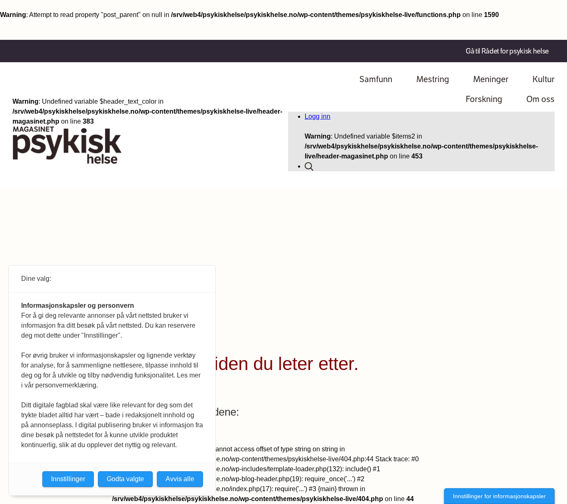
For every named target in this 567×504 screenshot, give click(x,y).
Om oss (540, 99)
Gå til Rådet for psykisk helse (507, 51)
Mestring (432, 79)
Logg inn (317, 116)
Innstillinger (68, 478)
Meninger (490, 79)
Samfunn (375, 79)
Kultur (544, 79)
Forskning (484, 99)
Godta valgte (125, 478)
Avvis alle (180, 478)
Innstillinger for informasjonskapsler (499, 496)
